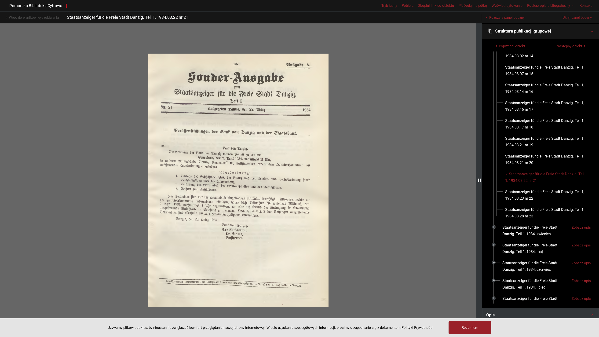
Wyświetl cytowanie (507, 6)
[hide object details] (479, 180)
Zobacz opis (581, 227)
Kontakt (586, 6)
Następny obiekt (569, 46)
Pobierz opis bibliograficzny (548, 6)
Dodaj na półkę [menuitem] (475, 6)
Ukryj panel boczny (577, 17)
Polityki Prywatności (417, 328)
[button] (540, 31)
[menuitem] (546, 53)
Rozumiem (470, 328)
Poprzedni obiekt (512, 46)
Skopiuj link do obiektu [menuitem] (436, 6)
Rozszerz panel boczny (507, 17)
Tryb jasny (389, 6)
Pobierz (407, 6)
